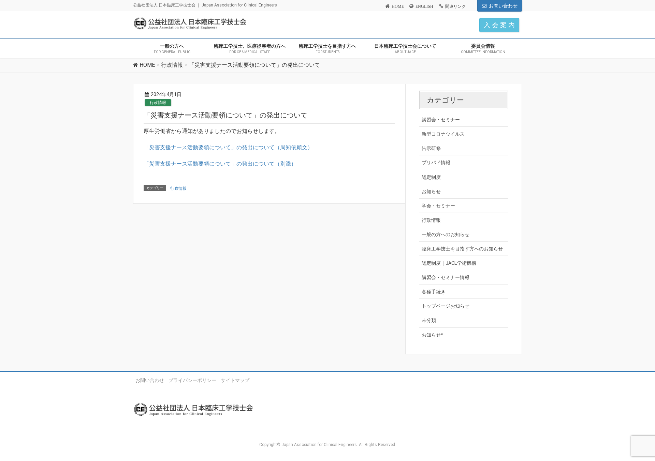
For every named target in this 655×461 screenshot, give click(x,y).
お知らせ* (432, 335)
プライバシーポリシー (192, 380)
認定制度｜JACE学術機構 (449, 263)
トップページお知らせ (445, 306)
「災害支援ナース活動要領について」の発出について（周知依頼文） (228, 147)
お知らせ (431, 191)
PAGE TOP (635, 440)
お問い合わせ (503, 6)
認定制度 (431, 177)
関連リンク (455, 6)
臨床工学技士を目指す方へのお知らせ (462, 248)
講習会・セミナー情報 (445, 277)
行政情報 (158, 102)
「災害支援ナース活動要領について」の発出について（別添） (220, 163)
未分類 (429, 320)
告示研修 (431, 148)
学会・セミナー (438, 206)
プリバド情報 (436, 162)
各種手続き (434, 291)
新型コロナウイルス (443, 134)
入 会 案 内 (499, 25)
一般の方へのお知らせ (445, 234)
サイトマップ (235, 380)
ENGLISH (424, 6)
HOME (398, 6)
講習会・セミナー (441, 119)
